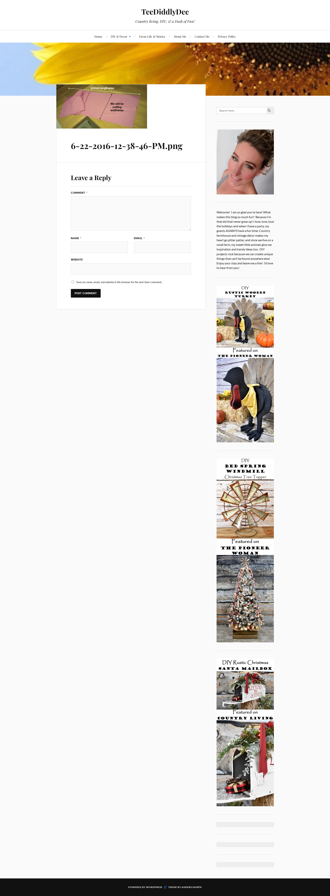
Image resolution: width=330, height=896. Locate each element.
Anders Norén (192, 887)
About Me (180, 36)
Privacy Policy (227, 36)
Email (139, 238)
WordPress (154, 887)
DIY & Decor (119, 36)
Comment (79, 192)
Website (77, 259)
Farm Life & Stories (152, 36)
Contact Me (202, 36)
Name (76, 238)
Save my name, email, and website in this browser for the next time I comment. (119, 282)
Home (98, 36)
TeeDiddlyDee (165, 11)
